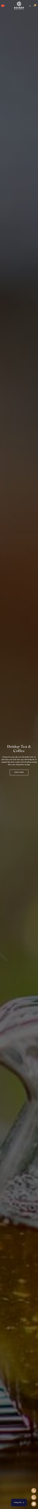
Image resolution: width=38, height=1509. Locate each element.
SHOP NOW (19, 772)
